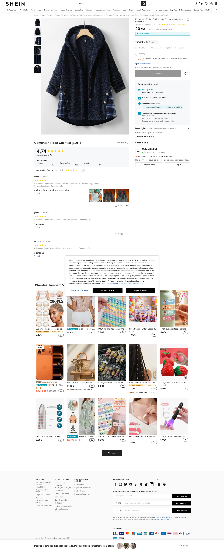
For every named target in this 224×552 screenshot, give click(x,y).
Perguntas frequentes (82, 494)
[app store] (159, 485)
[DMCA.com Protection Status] (121, 538)
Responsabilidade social (42, 491)
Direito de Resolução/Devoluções (63, 487)
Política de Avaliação (43, 155)
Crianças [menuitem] (89, 10)
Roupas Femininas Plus (63, 15)
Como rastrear (60, 497)
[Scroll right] (216, 9)
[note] (81, 389)
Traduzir (37, 193)
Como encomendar (62, 494)
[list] (134, 484)
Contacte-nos (79, 485)
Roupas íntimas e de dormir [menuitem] (123, 10)
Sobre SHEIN (40, 487)
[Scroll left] (213, 9)
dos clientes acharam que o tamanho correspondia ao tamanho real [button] (162, 59)
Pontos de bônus (80, 491)
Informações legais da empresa (43, 483)
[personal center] (196, 3)
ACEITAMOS (117, 529)
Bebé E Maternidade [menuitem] (202, 10)
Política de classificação (63, 506)
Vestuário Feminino (46, 15)
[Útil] (116, 205)
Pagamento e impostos (82, 488)
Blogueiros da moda (43, 495)
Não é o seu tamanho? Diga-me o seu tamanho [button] (152, 67)
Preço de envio (60, 483)
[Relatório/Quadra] (127, 205)
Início (36, 15)
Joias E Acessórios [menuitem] (143, 10)
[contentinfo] (152, 533)
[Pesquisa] (143, 3)
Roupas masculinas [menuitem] (102, 10)
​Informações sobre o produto (62, 510)
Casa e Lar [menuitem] (79, 10)
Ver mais (112, 453)
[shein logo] (15, 3)
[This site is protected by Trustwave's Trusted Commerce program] (115, 538)
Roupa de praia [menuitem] (66, 10)
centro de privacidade (163, 519)
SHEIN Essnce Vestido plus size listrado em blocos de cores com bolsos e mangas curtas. (81, 436)
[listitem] (50, 315)
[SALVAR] (186, 73)
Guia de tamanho (61, 500)
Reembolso (59, 491)
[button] (211, 3)
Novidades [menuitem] (24, 10)
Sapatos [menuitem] (173, 10)
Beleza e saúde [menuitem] (185, 10)
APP (159, 479)
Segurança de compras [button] (151, 104)
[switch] (82, 170)
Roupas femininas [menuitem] (50, 10)
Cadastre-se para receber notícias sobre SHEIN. (135, 491)
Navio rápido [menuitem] (36, 10)
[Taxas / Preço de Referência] (146, 29)
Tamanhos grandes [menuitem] (160, 10)
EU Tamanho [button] (150, 42)
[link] (201, 3)
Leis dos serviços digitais (42, 502)
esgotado (157, 74)
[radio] (141, 48)
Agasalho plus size (80, 15)
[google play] (164, 485)
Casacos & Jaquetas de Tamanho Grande (103, 15)
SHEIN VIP (59, 503)
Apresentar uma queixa (44, 506)
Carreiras (39, 498)
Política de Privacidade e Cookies (166, 517)
